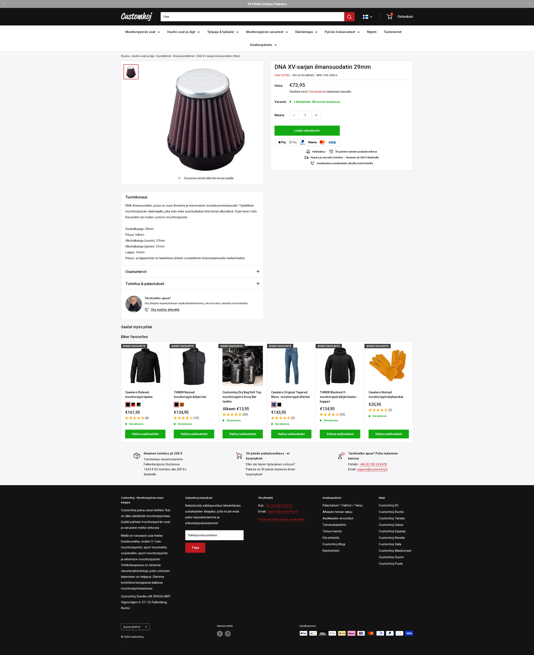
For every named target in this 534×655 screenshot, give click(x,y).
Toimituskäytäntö (334, 525)
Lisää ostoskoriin (307, 131)
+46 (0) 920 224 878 (373, 464)
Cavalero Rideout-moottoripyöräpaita (138, 395)
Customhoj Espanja (392, 531)
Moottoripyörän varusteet (264, 32)
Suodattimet (163, 56)
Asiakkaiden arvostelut (337, 518)
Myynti (372, 32)
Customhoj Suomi (391, 557)
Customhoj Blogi (333, 544)
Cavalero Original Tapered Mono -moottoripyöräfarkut (290, 395)
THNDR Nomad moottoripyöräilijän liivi (190, 395)
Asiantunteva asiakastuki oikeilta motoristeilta (345, 163)
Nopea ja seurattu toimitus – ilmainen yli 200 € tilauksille (345, 157)
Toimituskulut (317, 91)
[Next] (413, 392)
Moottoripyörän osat (140, 32)
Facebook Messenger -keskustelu (281, 519)
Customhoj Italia (390, 544)
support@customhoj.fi (372, 469)
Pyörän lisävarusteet (340, 32)
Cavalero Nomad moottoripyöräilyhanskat (386, 395)
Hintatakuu (318, 151)
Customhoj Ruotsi (391, 512)
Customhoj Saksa (391, 525)
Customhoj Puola (391, 563)
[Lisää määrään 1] (316, 115)
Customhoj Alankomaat (395, 551)
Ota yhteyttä (330, 538)
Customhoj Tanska (392, 518)
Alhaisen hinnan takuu (337, 512)
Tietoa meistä (331, 531)
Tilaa (195, 548)
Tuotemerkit (393, 32)
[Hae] (349, 16)
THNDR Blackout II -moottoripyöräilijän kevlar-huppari (338, 397)
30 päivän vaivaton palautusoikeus (356, 151)
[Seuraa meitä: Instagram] (228, 634)
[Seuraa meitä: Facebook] (220, 634)
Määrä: (280, 115)
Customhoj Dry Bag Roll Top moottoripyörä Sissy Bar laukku (242, 397)
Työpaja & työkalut (220, 32)
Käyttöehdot (330, 551)
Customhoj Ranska (392, 538)
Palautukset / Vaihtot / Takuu (342, 505)
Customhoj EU (388, 505)
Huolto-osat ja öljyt (181, 32)
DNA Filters (282, 75)
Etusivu (125, 56)
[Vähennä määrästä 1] (294, 115)
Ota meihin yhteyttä (165, 310)
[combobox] (252, 16)
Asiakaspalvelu (261, 45)
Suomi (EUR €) (131, 626)
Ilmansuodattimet (183, 56)
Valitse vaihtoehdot (145, 434)
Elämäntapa (304, 32)
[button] (135, 418)
